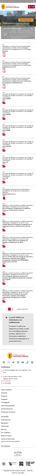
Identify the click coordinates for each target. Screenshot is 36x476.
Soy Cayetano (5, 446)
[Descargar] (4, 55)
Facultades (4, 416)
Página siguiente (22, 309)
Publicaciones (5, 420)
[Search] (29, 7)
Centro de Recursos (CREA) (10, 441)
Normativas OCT (25, 20)
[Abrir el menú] (2, 1)
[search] (29, 7)
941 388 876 (7, 381)
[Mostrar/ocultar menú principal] (33, 7)
